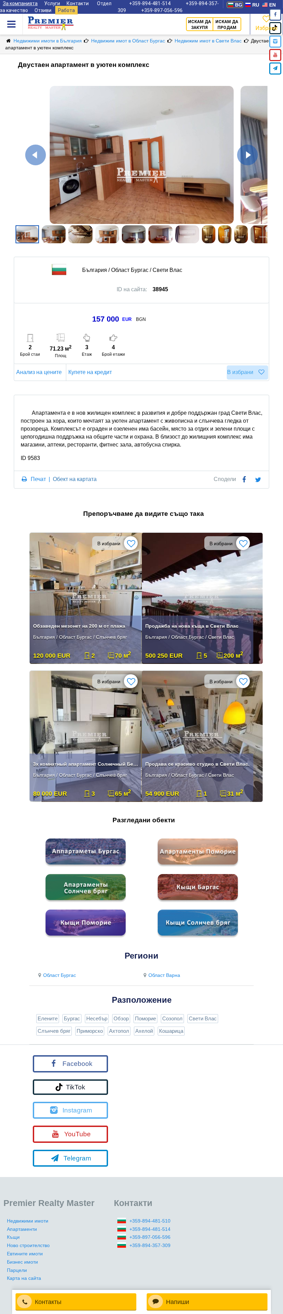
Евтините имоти (25, 1253)
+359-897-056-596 (162, 10)
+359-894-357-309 (149, 1245)
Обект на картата (75, 479)
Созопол (172, 1018)
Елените (48, 1018)
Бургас (72, 1018)
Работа (66, 10)
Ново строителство (28, 1245)
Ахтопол (119, 1031)
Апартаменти (22, 1229)
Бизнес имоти (22, 1262)
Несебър (96, 1018)
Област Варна (164, 975)
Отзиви (43, 10)
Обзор (121, 1018)
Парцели (17, 1270)
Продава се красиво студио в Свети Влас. (197, 764)
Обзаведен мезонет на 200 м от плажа (79, 626)
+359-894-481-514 (149, 1229)
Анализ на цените (39, 372)
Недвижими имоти (27, 1221)
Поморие (145, 1018)
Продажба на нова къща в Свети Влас (191, 626)
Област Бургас (59, 975)
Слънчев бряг (54, 1031)
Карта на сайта (24, 1278)
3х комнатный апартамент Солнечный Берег (86, 764)
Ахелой (144, 1031)
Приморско (90, 1031)
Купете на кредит (90, 372)
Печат (38, 479)
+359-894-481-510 (149, 1221)
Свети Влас (203, 1018)
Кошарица (171, 1031)
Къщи (13, 1237)
